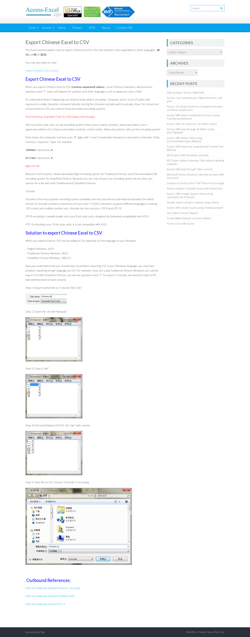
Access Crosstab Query (180, 223)
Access (46, 27)
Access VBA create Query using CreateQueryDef (195, 207)
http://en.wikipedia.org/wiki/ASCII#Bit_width (50, 596)
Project (77, 27)
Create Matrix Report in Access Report (189, 218)
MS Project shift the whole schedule (188, 155)
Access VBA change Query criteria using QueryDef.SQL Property (190, 195)
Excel (32, 27)
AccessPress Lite (215, 632)
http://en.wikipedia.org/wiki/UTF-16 (45, 604)
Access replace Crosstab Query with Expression (195, 188)
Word (62, 27)
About (106, 27)
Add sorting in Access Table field (185, 92)
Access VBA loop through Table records (190, 169)
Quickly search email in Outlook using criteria (193, 202)
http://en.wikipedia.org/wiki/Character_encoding (53, 588)
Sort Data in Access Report (182, 213)
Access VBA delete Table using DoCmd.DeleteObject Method (184, 139)
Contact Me (124, 27)
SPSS (92, 27)
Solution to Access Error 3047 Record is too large (195, 183)
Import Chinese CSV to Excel (42, 70)
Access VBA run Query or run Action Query (192, 124)
